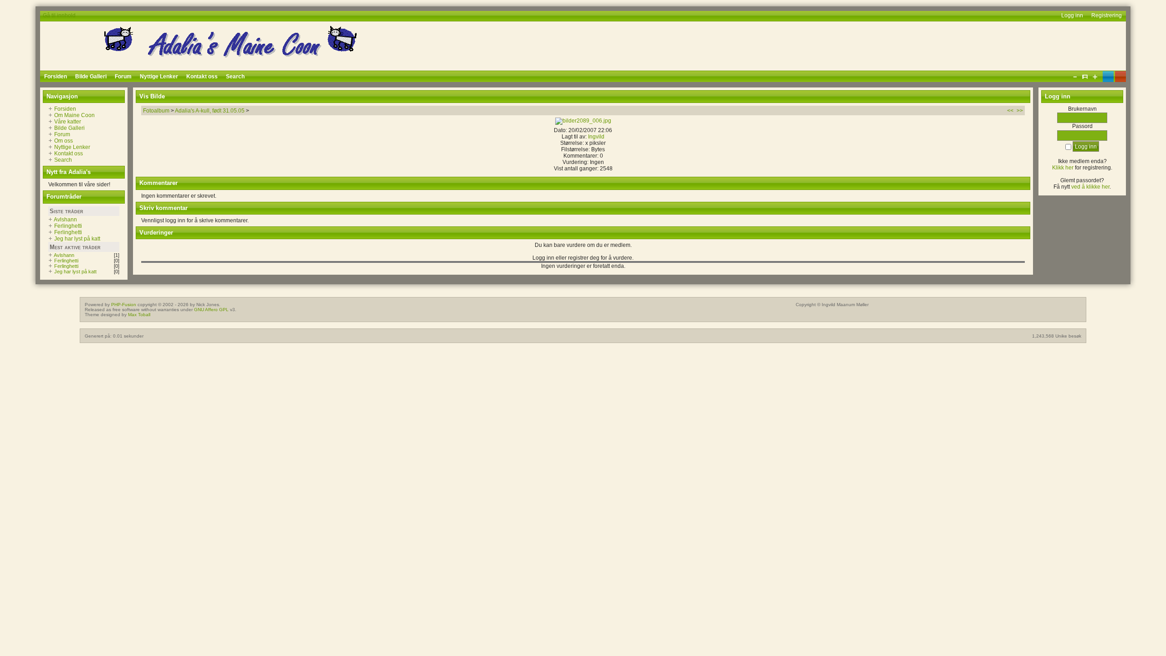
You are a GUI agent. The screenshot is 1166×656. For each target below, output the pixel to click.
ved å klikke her (1090, 187)
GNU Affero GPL (211, 309)
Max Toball (139, 314)
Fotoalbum (156, 111)
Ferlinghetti (68, 226)
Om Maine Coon (74, 115)
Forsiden (65, 109)
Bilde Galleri (69, 128)
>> (1020, 111)
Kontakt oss (68, 153)
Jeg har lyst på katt (77, 239)
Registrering (1106, 15)
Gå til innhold (59, 15)
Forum (62, 134)
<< (1010, 111)
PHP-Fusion (123, 304)
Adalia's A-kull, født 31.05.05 (210, 111)
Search (63, 160)
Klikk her (1063, 167)
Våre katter (67, 121)
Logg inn (1072, 15)
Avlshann (65, 219)
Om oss (63, 141)
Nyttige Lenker (72, 147)
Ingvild (596, 136)
